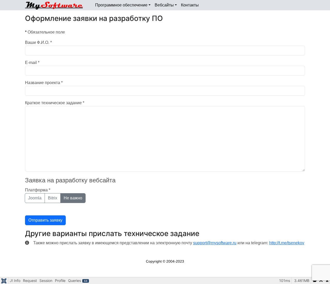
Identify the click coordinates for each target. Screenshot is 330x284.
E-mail (32, 62)
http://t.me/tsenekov (286, 243)
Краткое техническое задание (54, 103)
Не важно (73, 198)
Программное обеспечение (121, 5)
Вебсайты (164, 5)
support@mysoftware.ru (214, 243)
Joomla (35, 198)
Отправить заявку (45, 220)
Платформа (37, 190)
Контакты (190, 5)
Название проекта (44, 82)
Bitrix (52, 198)
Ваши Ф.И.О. (38, 42)
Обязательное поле (45, 32)
